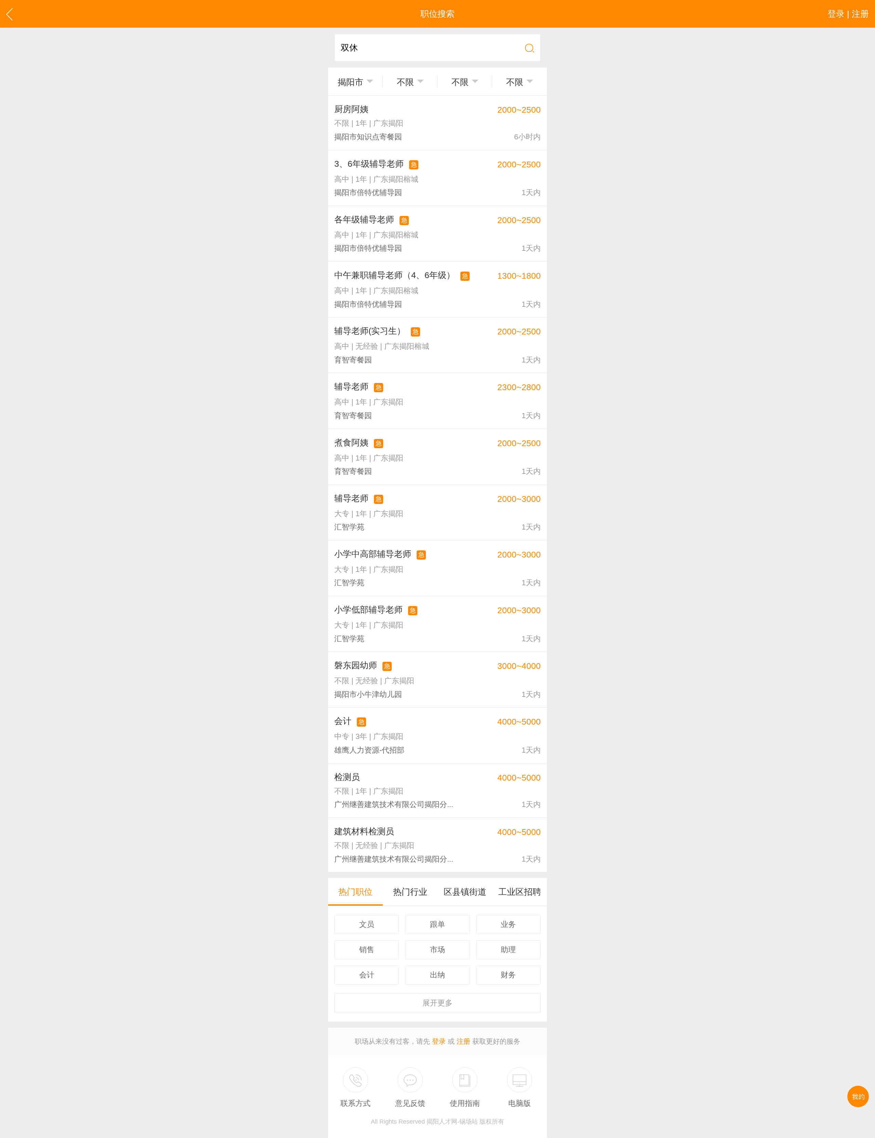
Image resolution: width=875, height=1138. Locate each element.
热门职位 (355, 891)
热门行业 (410, 891)
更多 (437, 1003)
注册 (463, 1041)
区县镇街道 (465, 891)
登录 (439, 1041)
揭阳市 (350, 82)
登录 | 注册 (848, 13)
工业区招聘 (519, 891)
